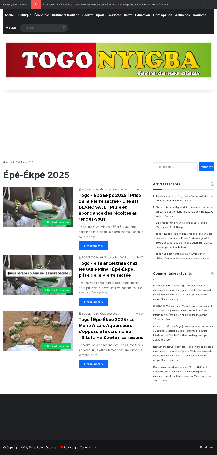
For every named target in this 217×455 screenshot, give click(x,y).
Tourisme (114, 15)
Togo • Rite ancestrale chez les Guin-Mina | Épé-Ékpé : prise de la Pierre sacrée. (108, 269)
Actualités (182, 15)
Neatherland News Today (167, 346)
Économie (41, 15)
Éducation (142, 15)
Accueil (10, 15)
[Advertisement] (108, 124)
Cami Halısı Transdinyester (167, 367)
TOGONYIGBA (90, 189)
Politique (24, 15)
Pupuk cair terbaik (163, 285)
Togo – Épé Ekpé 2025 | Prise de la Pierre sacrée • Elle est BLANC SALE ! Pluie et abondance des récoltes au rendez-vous (110, 207)
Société (87, 15)
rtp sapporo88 (161, 326)
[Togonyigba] (108, 62)
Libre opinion (162, 15)
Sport (100, 15)
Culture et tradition (65, 15)
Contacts (199, 15)
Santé (128, 15)
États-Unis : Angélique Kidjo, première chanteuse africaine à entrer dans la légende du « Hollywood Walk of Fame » (105, 4)
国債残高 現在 (160, 305)
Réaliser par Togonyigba (80, 447)
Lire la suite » (93, 246)
